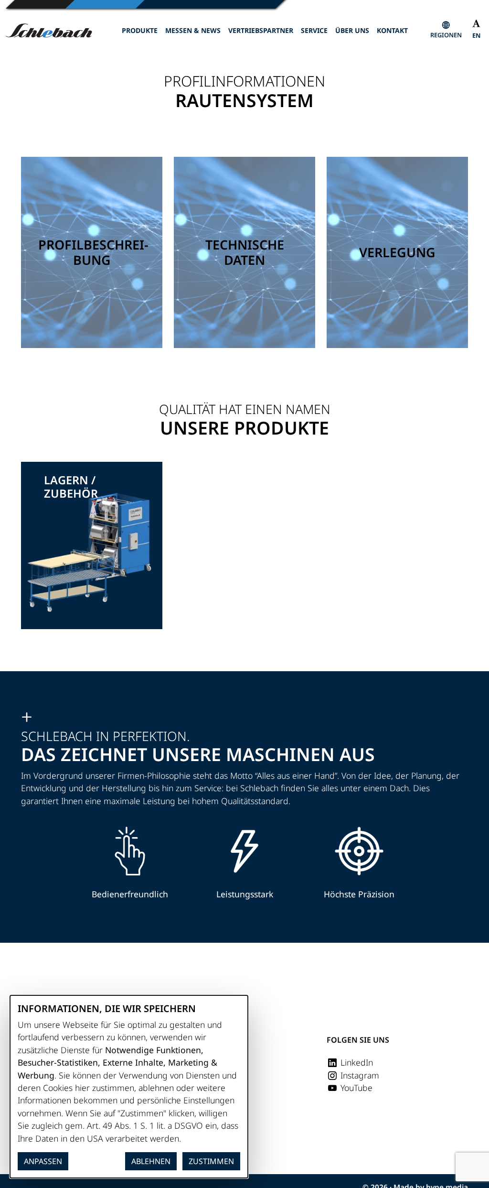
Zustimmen (211, 1161)
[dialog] (129, 1086)
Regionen (446, 35)
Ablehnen (150, 1161)
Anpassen (43, 1161)
